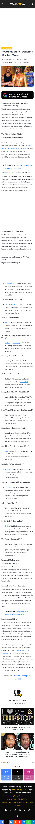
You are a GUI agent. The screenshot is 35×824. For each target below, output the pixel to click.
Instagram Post (6, 802)
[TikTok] (24, 704)
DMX (7, 526)
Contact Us (17, 805)
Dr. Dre (7, 343)
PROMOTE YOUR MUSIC (21, 799)
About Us (6, 796)
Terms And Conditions (25, 796)
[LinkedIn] (15, 704)
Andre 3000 (24, 382)
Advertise (10, 799)
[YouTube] (17, 704)
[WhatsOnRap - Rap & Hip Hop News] (17, 4)
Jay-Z (7, 451)
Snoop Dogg (16, 343)
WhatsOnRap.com (18, 790)
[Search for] (33, 5)
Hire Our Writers (28, 802)
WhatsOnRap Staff (9, 59)
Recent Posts (7, 48)
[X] (13, 704)
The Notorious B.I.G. (13, 148)
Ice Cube (7, 469)
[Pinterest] (20, 704)
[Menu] (2, 5)
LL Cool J (8, 487)
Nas (6, 322)
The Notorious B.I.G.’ (12, 304)
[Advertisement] (17, 27)
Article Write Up (17, 802)
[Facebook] (10, 704)
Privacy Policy (14, 796)
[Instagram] (22, 704)
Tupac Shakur (9, 283)
